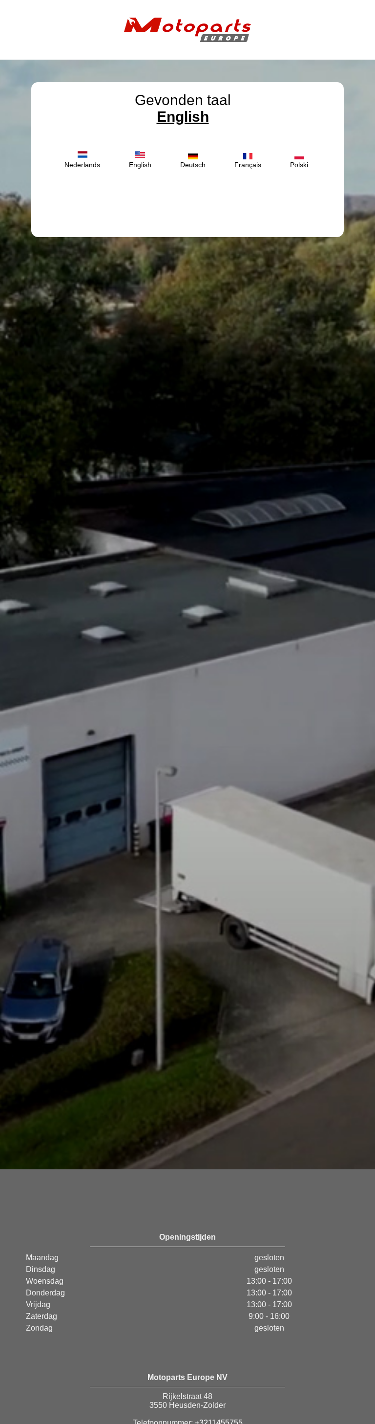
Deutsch (193, 165)
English (183, 117)
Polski (299, 165)
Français (247, 165)
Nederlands (82, 165)
